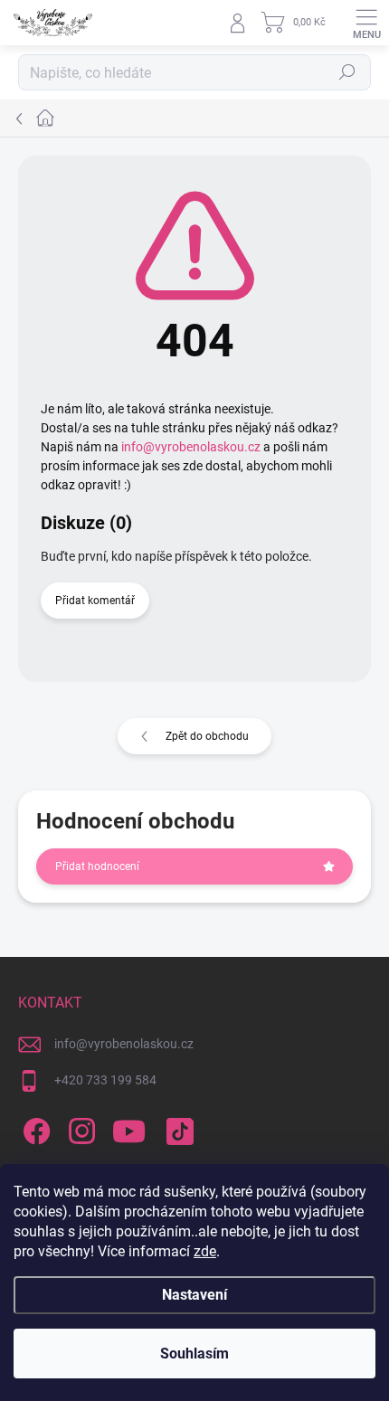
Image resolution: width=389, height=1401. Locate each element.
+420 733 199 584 (105, 1080)
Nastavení (194, 1294)
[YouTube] (129, 1127)
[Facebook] (34, 1127)
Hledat (347, 72)
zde (205, 1251)
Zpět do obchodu (207, 736)
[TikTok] (177, 1127)
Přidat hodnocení (97, 866)
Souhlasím (194, 1353)
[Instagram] (79, 1127)
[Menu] (366, 22)
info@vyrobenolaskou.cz (191, 447)
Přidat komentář (95, 600)
